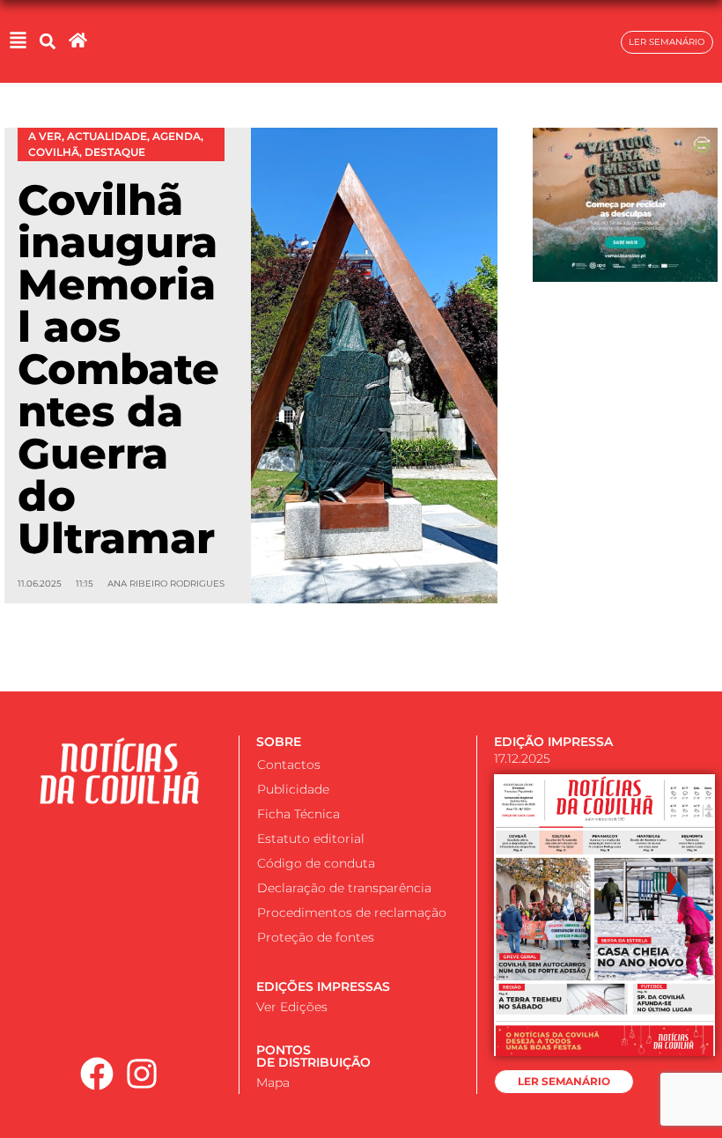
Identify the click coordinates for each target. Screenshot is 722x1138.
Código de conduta (316, 863)
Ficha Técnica (298, 814)
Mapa (273, 1082)
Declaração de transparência (344, 888)
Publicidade (293, 789)
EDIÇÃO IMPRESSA (553, 742)
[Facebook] (97, 1074)
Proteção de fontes (315, 937)
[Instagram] (142, 1074)
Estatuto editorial (311, 838)
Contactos (288, 764)
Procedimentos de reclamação (351, 912)
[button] (47, 41)
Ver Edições (292, 1007)
